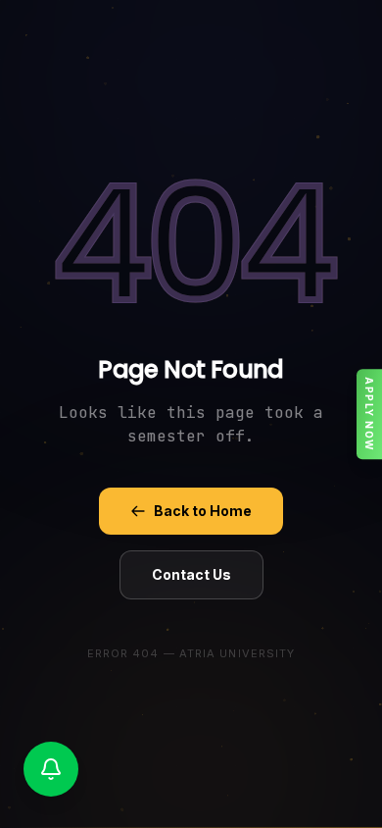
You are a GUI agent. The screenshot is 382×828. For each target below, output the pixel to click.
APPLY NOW (369, 414)
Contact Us (191, 574)
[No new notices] (51, 769)
